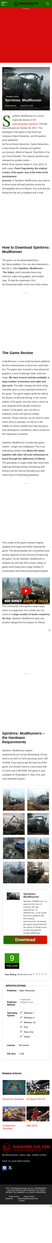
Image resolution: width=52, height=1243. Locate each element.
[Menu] (3, 4)
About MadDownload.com (28, 1199)
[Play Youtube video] (26, 591)
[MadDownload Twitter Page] (10, 1168)
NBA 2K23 (31, 1125)
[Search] (47, 4)
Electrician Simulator (13, 1099)
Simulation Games (29, 70)
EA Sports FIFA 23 (35, 1099)
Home (7, 70)
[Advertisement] (26, 37)
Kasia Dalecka (10, 106)
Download (25, 939)
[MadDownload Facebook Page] (4, 1168)
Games (15, 70)
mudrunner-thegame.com (26, 1000)
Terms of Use (14, 1197)
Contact (22, 1201)
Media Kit (9, 1199)
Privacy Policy (29, 1197)
